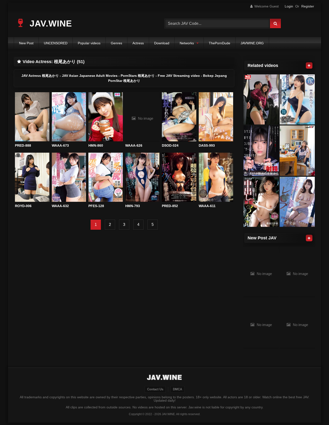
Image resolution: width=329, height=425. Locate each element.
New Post (26, 43)
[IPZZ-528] (297, 99)
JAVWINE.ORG (252, 43)
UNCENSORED (55, 43)
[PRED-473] (261, 202)
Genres (116, 43)
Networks (187, 43)
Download (161, 43)
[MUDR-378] (261, 150)
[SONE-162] (261, 99)
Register (307, 6)
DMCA (177, 389)
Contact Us (155, 389)
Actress (138, 43)
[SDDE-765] (297, 150)
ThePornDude (219, 43)
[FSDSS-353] (297, 202)
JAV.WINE (49, 23)
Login (289, 6)
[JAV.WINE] (165, 378)
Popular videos (89, 43)
